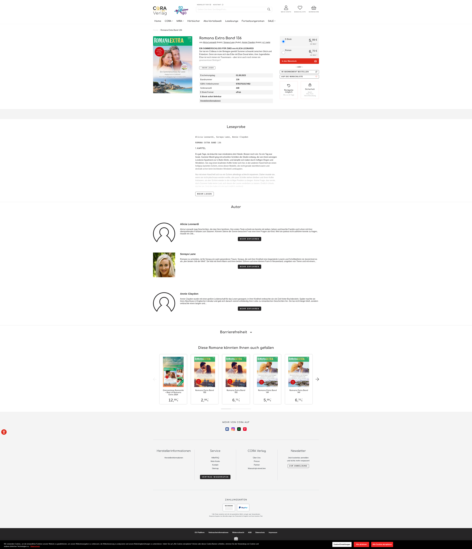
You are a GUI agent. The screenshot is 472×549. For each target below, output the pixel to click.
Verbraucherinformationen (218, 532)
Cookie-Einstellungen (342, 544)
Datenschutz (260, 532)
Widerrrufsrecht (238, 532)
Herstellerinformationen (210, 101)
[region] (236, 544)
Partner (257, 465)
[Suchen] (269, 9)
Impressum (273, 532)
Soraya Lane (229, 42)
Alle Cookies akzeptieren (382, 544)
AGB (249, 532)
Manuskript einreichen (257, 468)
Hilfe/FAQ (215, 458)
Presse (257, 461)
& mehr (266, 42)
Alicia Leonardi (209, 42)
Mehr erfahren (249, 239)
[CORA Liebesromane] (160, 11)
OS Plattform (200, 532)
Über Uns (257, 458)
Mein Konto (215, 461)
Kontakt (215, 465)
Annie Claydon (248, 42)
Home (155, 30)
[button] (299, 77)
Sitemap (215, 468)
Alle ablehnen (361, 544)
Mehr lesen (204, 194)
